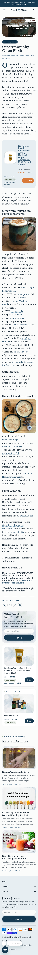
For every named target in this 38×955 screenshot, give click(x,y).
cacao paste (20, 298)
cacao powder (23, 294)
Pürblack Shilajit (10, 440)
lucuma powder (16, 318)
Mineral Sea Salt (20, 352)
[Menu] (4, 10)
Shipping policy (26, 945)
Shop (29, 680)
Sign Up (19, 637)
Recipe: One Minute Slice (15, 772)
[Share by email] (20, 605)
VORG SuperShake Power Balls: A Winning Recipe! (15, 814)
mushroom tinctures (12, 446)
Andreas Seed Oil (10, 453)
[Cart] (33, 10)
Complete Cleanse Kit (12, 715)
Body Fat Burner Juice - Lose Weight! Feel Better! (15, 857)
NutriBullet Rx (25, 516)
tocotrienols (17, 311)
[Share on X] (9, 605)
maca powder (15, 315)
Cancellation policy (11, 949)
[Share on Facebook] (4, 605)
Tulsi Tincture (20, 325)
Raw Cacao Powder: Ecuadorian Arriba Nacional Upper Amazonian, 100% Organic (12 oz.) (25, 155)
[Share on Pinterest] (15, 605)
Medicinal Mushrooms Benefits (17, 581)
